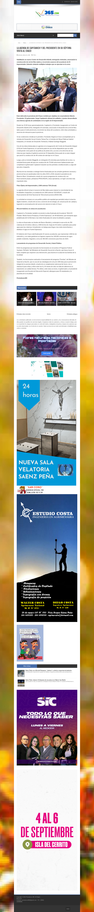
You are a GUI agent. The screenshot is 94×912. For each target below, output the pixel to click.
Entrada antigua (72, 314)
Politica (34, 55)
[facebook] (62, 2)
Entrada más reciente (24, 314)
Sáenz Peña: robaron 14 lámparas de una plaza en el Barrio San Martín (45, 680)
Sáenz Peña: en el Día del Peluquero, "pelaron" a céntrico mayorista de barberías (48, 670)
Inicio (48, 314)
